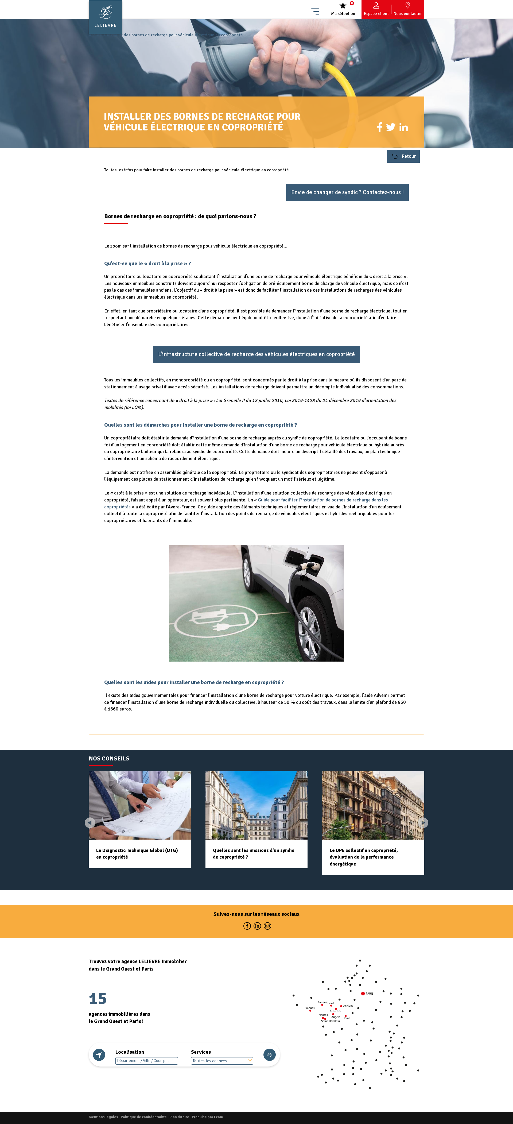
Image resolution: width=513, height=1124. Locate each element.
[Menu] (315, 9)
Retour (408, 156)
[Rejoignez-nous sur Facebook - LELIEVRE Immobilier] (247, 927)
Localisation (129, 1052)
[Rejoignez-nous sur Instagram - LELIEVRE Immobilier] (266, 927)
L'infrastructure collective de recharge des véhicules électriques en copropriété (256, 354)
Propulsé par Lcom (207, 1117)
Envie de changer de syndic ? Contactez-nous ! (347, 192)
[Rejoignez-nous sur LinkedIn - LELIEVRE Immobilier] (257, 927)
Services (201, 1052)
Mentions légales (103, 1117)
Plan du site (179, 1117)
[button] (423, 822)
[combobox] (222, 1061)
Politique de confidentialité (144, 1117)
